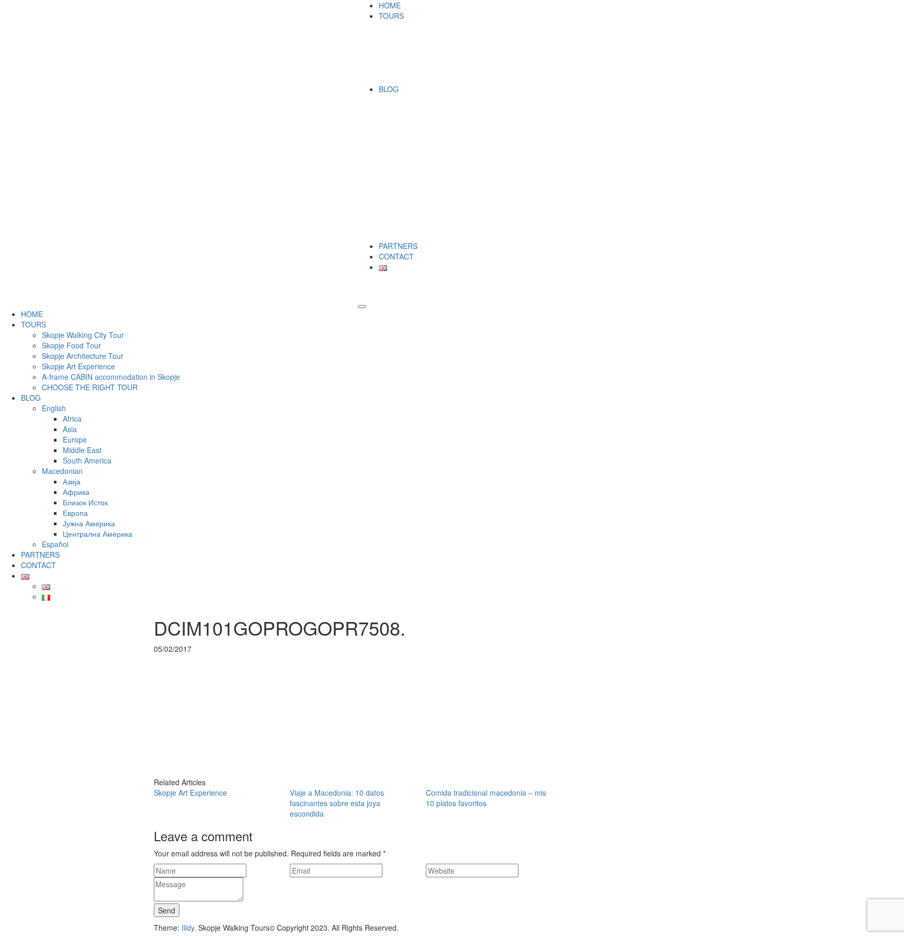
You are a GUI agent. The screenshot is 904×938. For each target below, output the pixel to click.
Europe (75, 439)
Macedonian (62, 471)
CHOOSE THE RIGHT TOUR (90, 387)
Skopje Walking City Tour (83, 335)
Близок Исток (85, 502)
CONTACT (396, 256)
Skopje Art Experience (78, 366)
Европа (75, 512)
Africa (72, 418)
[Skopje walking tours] (156, 5)
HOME (390, 5)
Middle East (82, 450)
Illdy (188, 927)
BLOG (389, 89)
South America (87, 460)
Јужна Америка (89, 523)
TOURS (391, 15)
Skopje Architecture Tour (82, 356)
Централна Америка (97, 533)
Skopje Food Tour (71, 345)
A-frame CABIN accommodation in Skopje (111, 376)
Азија (72, 481)
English (54, 408)
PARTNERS (398, 246)
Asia (70, 429)
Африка (76, 492)
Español (55, 544)
